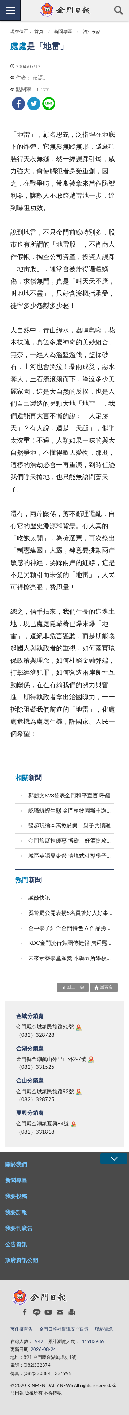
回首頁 (106, 987)
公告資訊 (16, 1244)
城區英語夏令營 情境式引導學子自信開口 (71, 856)
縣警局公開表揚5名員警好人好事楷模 (71, 913)
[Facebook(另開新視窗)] (25, 1312)
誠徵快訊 (39, 898)
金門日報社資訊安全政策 (63, 1329)
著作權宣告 (21, 1329)
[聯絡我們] (60, 1312)
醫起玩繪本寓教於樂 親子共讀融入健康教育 (71, 825)
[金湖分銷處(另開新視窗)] (91, 1059)
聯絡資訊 (104, 1329)
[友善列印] (71, 1312)
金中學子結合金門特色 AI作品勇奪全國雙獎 (71, 928)
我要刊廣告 (19, 1228)
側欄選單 (10, 10)
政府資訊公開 (21, 1260)
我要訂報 (16, 1212)
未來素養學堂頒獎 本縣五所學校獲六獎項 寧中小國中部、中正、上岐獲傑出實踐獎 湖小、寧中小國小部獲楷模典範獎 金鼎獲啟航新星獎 (71, 958)
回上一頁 (75, 987)
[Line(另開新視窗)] (36, 1312)
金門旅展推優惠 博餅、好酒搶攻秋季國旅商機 (71, 841)
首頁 (38, 32)
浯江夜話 (92, 32)
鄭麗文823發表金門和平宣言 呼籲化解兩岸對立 (71, 795)
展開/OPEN (113, 1158)
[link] (18, 103)
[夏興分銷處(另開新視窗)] (73, 1124)
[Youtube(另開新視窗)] (48, 1312)
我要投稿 (16, 1196)
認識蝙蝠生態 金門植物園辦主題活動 (71, 811)
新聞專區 (63, 32)
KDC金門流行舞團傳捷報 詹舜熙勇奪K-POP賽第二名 (71, 943)
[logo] (64, 10)
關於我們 (16, 1164)
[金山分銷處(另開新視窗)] (78, 1091)
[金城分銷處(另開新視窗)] (78, 1027)
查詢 (118, 10)
